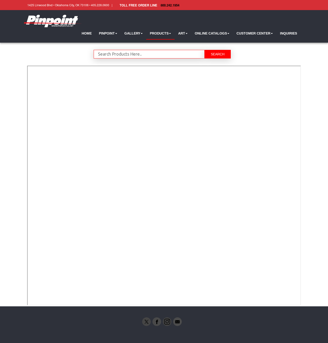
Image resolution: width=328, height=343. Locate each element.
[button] (108, 33)
